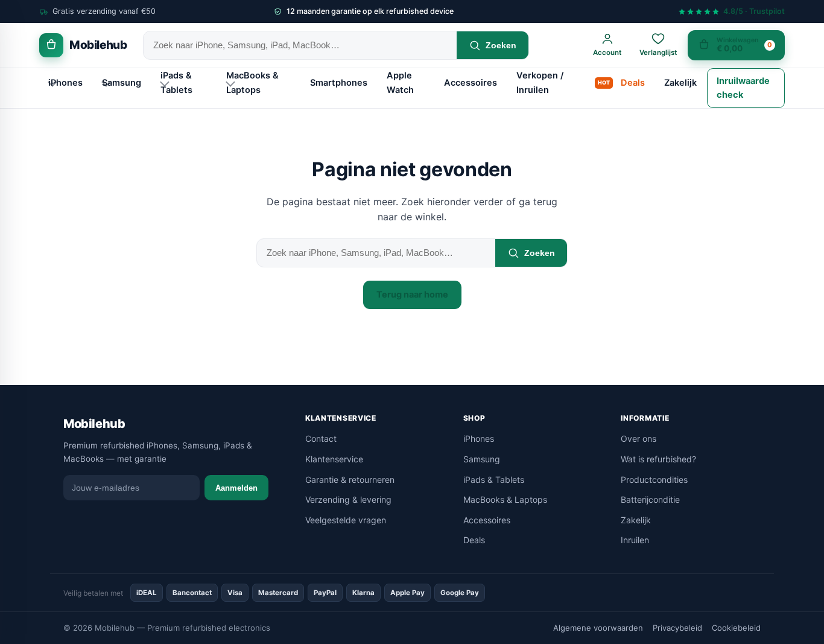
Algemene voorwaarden (598, 628)
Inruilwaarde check (743, 87)
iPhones (65, 82)
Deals (633, 82)
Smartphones (338, 82)
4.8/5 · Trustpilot (754, 12)
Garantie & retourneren (350, 479)
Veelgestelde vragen (345, 520)
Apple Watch (400, 82)
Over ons (638, 438)
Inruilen (635, 540)
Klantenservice (334, 459)
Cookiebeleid (736, 628)
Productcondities (654, 479)
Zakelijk (680, 82)
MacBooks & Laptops (252, 82)
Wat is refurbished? (658, 459)
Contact (321, 438)
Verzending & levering (348, 499)
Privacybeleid (677, 628)
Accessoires (470, 82)
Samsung (121, 82)
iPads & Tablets (176, 82)
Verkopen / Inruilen (539, 82)
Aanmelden (236, 488)
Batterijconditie (650, 499)
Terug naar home (412, 294)
